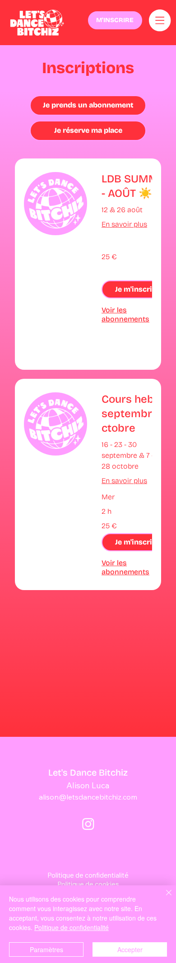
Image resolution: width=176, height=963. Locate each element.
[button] (136, 289)
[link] (137, 186)
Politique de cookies (88, 884)
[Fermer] (163, 898)
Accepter (130, 949)
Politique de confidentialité (88, 875)
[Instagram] (88, 824)
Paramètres (46, 949)
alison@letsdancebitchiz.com (88, 796)
